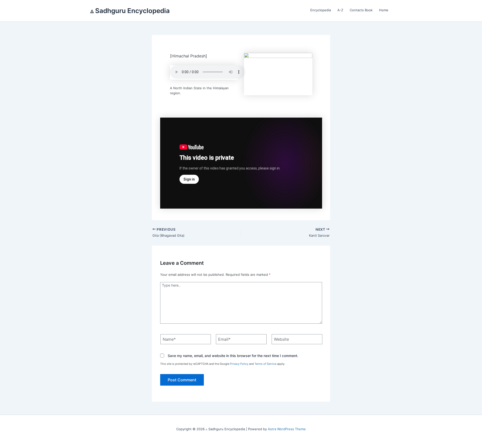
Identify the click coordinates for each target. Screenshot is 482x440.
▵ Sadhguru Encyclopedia (130, 11)
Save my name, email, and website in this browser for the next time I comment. (233, 356)
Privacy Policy (239, 364)
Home (383, 10)
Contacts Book (361, 10)
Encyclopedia (320, 10)
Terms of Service (265, 364)
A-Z (340, 10)
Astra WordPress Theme (287, 429)
